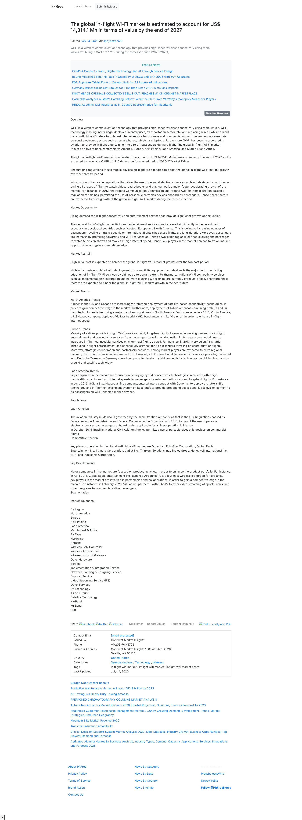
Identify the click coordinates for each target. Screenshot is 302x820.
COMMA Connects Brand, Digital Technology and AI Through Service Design (122, 71)
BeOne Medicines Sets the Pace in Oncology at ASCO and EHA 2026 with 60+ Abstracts (131, 76)
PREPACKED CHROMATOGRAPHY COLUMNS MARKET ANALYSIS (114, 699)
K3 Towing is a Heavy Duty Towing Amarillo (100, 694)
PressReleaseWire (212, 773)
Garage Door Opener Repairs (90, 682)
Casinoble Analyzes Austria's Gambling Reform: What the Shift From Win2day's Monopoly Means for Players (144, 99)
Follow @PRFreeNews (216, 787)
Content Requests (182, 623)
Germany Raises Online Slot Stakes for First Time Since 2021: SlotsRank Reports (125, 88)
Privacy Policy (77, 773)
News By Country (146, 780)
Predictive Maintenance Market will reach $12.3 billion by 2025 (112, 688)
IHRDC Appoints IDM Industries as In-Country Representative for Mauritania (122, 104)
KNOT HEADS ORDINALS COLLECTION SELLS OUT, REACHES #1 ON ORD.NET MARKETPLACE (134, 93)
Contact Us (75, 794)
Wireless (158, 662)
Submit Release (107, 6)
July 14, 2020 (89, 41)
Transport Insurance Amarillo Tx (92, 726)
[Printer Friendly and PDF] (215, 623)
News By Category (147, 766)
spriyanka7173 (112, 41)
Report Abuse (156, 623)
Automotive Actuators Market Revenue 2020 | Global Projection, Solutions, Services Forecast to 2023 (138, 705)
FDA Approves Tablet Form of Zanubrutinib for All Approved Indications (119, 82)
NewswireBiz (209, 780)
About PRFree (77, 766)
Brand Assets (76, 787)
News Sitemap (144, 787)
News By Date (144, 773)
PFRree (57, 6)
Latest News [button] (83, 6)
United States (120, 658)
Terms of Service (79, 780)
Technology (142, 662)
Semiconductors (121, 662)
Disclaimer (136, 623)
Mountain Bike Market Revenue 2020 (95, 720)
